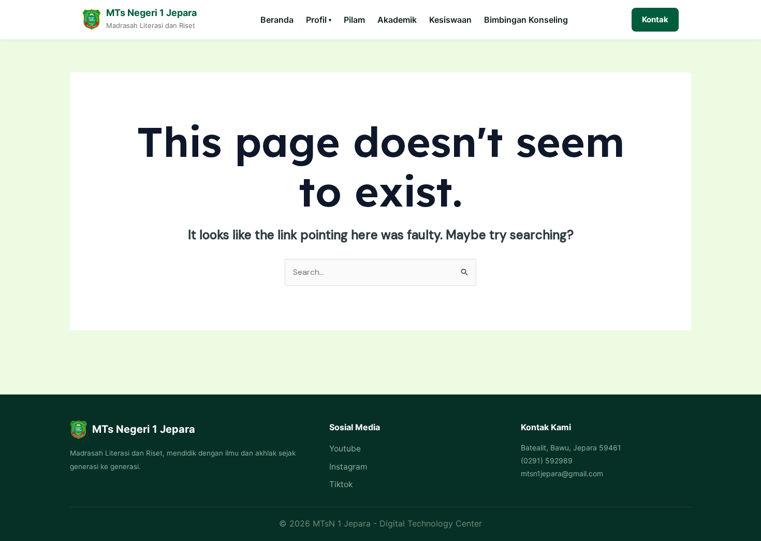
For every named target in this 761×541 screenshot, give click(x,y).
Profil (318, 19)
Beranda (277, 19)
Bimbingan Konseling (526, 19)
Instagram (348, 467)
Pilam (354, 19)
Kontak (655, 19)
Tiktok (341, 484)
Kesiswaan (450, 19)
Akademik (397, 19)
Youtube (345, 449)
